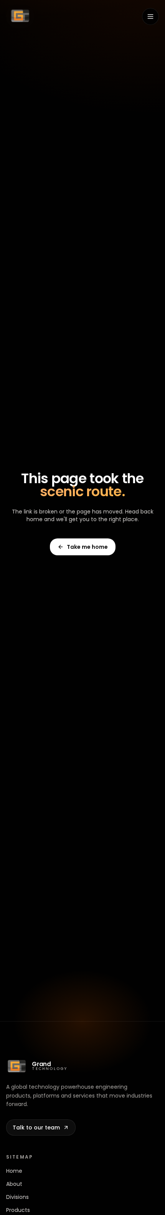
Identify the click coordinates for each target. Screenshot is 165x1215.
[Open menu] (150, 16)
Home (14, 1171)
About (14, 1184)
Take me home (87, 547)
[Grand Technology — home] (20, 16)
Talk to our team (36, 1127)
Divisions (17, 1197)
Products (18, 1210)
